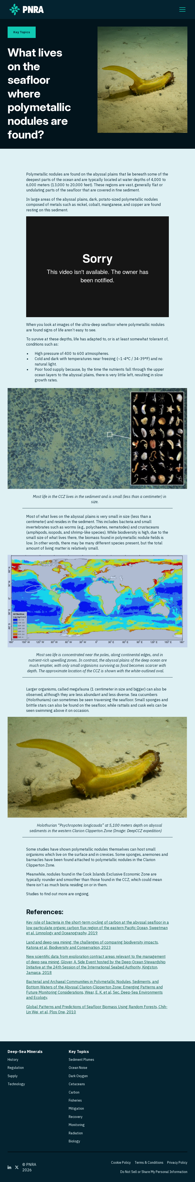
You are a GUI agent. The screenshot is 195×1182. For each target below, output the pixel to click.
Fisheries (75, 1100)
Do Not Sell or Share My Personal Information (153, 1172)
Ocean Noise (78, 1068)
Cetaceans (77, 1084)
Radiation (76, 1133)
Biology (74, 1141)
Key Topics (21, 32)
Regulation (16, 1068)
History (13, 1059)
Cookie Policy (121, 1162)
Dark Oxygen (78, 1076)
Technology (16, 1084)
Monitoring (77, 1125)
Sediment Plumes (81, 1059)
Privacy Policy (177, 1162)
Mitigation (76, 1108)
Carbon (74, 1092)
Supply (13, 1076)
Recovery (76, 1117)
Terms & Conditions (149, 1162)
